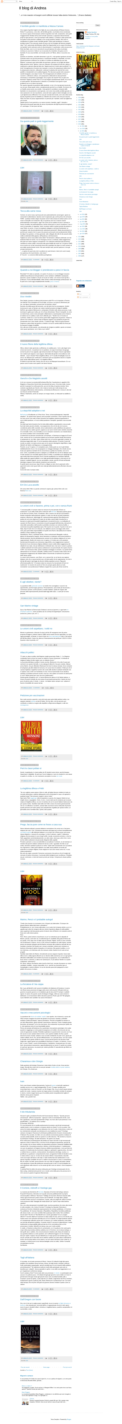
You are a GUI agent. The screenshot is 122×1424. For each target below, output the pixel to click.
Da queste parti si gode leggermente (37, 121)
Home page (46, 1367)
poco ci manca (54, 281)
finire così (28, 490)
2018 (79, 116)
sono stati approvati (55, 636)
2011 (79, 244)
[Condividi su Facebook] (51, 111)
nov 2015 (82, 128)
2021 (79, 109)
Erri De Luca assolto (29, 485)
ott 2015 (82, 131)
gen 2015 (82, 233)
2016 (79, 121)
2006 (79, 256)
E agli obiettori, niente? (30, 582)
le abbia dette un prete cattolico (60, 1067)
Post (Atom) (29, 1370)
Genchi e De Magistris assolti (33, 378)
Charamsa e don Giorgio (31, 1061)
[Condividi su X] (49, 111)
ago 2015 (82, 216)
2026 (79, 97)
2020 (79, 112)
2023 (79, 104)
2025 (79, 100)
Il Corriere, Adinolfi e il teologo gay (36, 1188)
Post (80, 294)
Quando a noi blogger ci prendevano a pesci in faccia (44, 270)
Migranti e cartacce (26, 1376)
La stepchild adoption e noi (32, 410)
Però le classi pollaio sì (30, 768)
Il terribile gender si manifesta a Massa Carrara (41, 26)
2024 (79, 102)
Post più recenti (25, 1367)
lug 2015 (82, 219)
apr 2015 (82, 226)
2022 (79, 107)
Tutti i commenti (83, 297)
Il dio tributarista (27, 1112)
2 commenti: (36, 110)
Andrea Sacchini (92, 32)
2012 (79, 241)
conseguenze (24, 705)
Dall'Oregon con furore (30, 1299)
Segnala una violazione (84, 280)
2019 (79, 114)
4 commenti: (36, 259)
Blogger (69, 1419)
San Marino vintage (29, 606)
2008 (79, 251)
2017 (79, 119)
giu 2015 (82, 221)
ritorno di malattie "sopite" (38, 1016)
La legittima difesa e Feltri (32, 788)
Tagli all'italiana (27, 1257)
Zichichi (32, 1398)
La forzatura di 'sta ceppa (31, 984)
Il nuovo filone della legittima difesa (36, 344)
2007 (79, 253)
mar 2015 (82, 229)
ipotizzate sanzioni (37, 586)
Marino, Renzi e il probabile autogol (36, 919)
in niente (56, 1273)
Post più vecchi (67, 1367)
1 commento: (36, 687)
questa (33, 701)
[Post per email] (42, 110)
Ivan (22, 1081)
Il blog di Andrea (32, 8)
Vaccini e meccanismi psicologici (35, 1013)
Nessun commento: (38, 160)
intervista (53, 511)
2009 (79, 248)
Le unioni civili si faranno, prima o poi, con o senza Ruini (46, 506)
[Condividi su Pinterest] (53, 111)
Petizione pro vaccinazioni (32, 695)
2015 (79, 124)
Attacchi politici (27, 652)
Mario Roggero (26, 1392)
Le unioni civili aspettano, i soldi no (36, 628)
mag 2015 (83, 224)
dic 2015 (82, 126)
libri (27, 201)
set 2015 (82, 214)
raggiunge (33, 798)
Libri (22, 167)
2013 (79, 239)
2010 (79, 246)
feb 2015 (82, 231)
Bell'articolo (23, 414)
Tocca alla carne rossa (30, 211)
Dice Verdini (25, 296)
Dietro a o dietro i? (27, 1386)
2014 (79, 236)
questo (54, 1085)
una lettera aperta (25, 832)
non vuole (59, 776)
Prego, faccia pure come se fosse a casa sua (41, 824)
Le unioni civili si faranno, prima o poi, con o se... (88, 160)
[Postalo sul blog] (47, 111)
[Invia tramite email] (45, 111)
